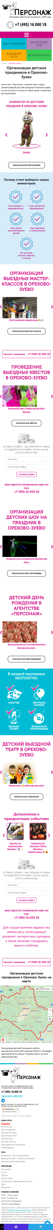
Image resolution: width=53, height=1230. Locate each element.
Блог (3, 1184)
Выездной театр (9, 1132)
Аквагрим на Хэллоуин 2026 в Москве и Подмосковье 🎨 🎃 (38, 847)
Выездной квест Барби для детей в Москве (26, 410)
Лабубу (26, 152)
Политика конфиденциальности (16, 1181)
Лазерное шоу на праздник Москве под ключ (26, 560)
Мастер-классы (8, 1141)
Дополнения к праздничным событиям (26, 816)
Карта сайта (7, 1178)
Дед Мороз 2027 (9, 1135)
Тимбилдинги (7, 1147)
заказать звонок (11, 1095)
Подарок (5, 1123)
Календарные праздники (13, 1144)
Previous (1, 306)
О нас (4, 1172)
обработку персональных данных (19, 1210)
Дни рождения (8, 1129)
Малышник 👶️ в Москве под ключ (26, 785)
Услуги (4, 1175)
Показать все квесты (26, 423)
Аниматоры (6, 1138)
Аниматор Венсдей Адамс (13, 1161)
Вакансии (5, 1187)
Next (47, 135)
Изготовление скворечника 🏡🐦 (26, 319)
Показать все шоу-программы (26, 573)
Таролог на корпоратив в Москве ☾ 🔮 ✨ (15, 846)
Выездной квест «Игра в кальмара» (18, 1158)
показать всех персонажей (26, 165)
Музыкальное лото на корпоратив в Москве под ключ (26, 646)
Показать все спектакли (26, 796)
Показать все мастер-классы (26, 331)
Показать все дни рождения (26, 659)
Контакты (5, 1169)
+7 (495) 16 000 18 (30, 24)
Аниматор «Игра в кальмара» (15, 1155)
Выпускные (6, 1126)
